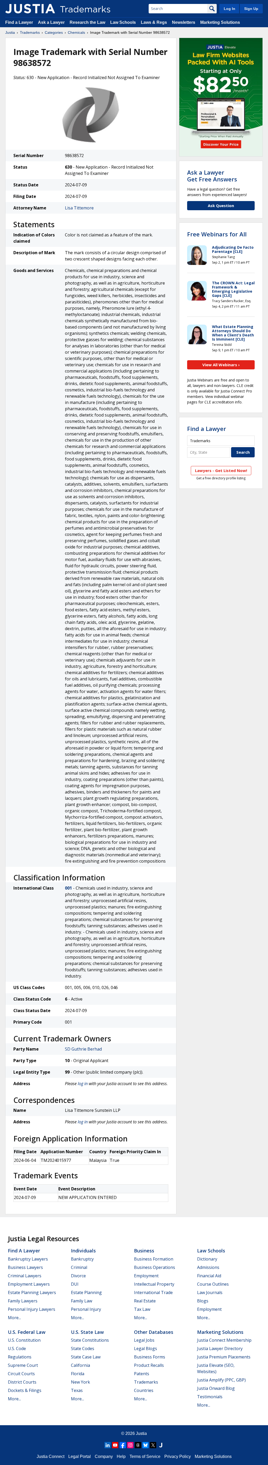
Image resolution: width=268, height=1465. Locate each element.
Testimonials (209, 1397)
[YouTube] (115, 1445)
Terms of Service (145, 1456)
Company (104, 1456)
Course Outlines (213, 1284)
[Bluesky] (145, 1445)
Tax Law (142, 1309)
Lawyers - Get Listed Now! (221, 470)
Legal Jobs (144, 1340)
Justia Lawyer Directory (220, 1348)
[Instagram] (130, 1445)
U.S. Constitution (24, 1340)
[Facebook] (123, 1445)
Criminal (79, 1267)
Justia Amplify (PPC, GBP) (221, 1380)
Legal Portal (79, 1456)
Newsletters (183, 22)
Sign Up (251, 9)
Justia (10, 32)
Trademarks (30, 32)
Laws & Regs (154, 22)
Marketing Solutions (220, 22)
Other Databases (153, 1332)
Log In (229, 9)
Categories (54, 32)
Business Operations (154, 1267)
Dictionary (207, 1259)
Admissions (208, 1267)
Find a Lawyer (19, 22)
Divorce (78, 1276)
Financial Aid (209, 1276)
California (80, 1365)
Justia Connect (50, 1456)
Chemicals (76, 32)
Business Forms (149, 1357)
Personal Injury (86, 1309)
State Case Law (85, 1357)
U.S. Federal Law (27, 1332)
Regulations (19, 1357)
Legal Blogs (145, 1348)
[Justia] (30, 8)
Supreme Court (23, 1365)
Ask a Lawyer (51, 22)
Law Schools (123, 22)
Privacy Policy (177, 1456)
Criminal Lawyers (24, 1276)
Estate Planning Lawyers (32, 1292)
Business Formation (153, 1259)
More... (14, 1317)
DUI (75, 1284)
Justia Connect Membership (224, 1340)
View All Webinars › (221, 364)
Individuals (83, 1250)
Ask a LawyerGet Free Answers (212, 175)
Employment (146, 1276)
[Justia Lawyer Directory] (161, 1445)
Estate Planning (86, 1292)
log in (83, 1083)
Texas (77, 1390)
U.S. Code (17, 1348)
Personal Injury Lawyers (31, 1309)
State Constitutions (90, 1340)
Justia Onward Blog (216, 1388)
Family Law (81, 1301)
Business (144, 1250)
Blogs (202, 1301)
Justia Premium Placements (223, 1357)
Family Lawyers (22, 1301)
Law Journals (209, 1292)
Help (121, 1456)
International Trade (153, 1292)
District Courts (22, 1382)
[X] (153, 1445)
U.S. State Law (87, 1332)
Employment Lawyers (29, 1284)
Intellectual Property (154, 1284)
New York (80, 1382)
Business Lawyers (25, 1267)
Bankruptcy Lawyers (28, 1259)
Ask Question (221, 205)
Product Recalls (149, 1365)
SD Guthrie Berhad (83, 1049)
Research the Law (87, 22)
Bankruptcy (82, 1259)
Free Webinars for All (217, 234)
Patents (141, 1374)
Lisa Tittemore (79, 208)
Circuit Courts (21, 1374)
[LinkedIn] (107, 1445)
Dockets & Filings (24, 1390)
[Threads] (138, 1445)
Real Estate (145, 1301)
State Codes (82, 1348)
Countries (143, 1390)
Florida (77, 1374)
